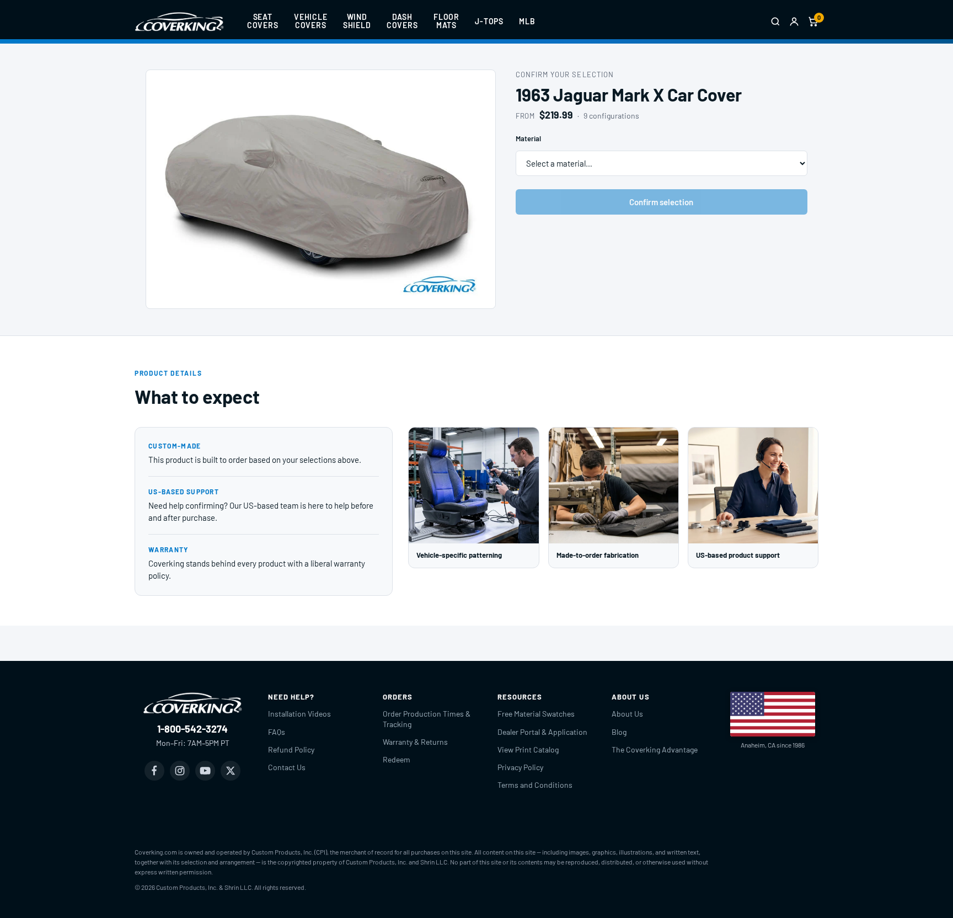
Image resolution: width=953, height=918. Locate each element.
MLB (527, 21)
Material (528, 138)
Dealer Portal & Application (542, 731)
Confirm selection (661, 202)
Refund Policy (291, 749)
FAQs (276, 731)
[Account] (794, 21)
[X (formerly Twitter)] (230, 771)
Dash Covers (402, 21)
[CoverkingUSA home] (179, 21)
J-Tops (489, 21)
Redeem (396, 759)
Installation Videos (299, 713)
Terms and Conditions (534, 784)
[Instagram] (180, 771)
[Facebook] (154, 771)
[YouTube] (205, 771)
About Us (627, 713)
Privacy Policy (520, 767)
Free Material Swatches (536, 713)
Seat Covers (263, 21)
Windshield (357, 21)
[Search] (775, 21)
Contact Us (287, 767)
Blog (619, 731)
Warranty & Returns (415, 741)
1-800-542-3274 (192, 729)
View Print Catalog (528, 749)
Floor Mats (446, 21)
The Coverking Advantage (655, 749)
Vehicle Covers (311, 21)
